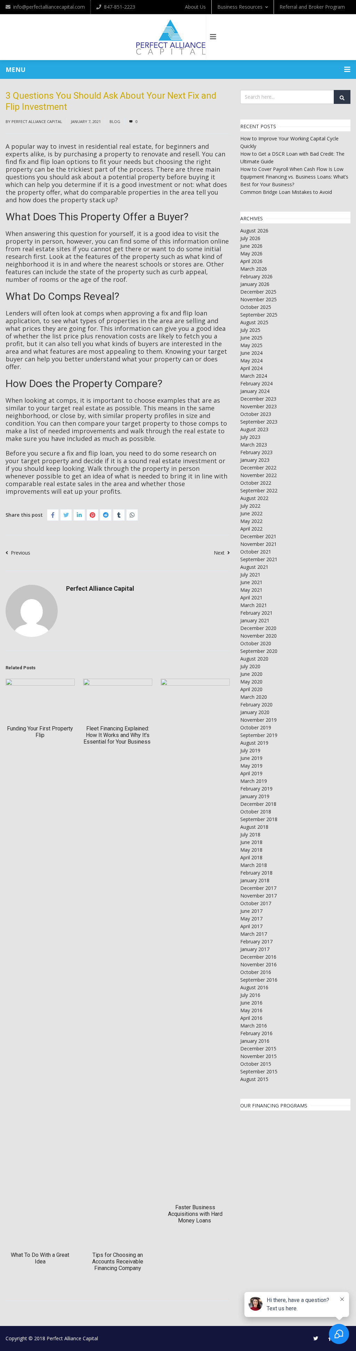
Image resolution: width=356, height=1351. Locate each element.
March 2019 (253, 781)
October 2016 (255, 972)
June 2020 (251, 674)
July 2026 (250, 238)
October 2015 (255, 1064)
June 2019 (251, 758)
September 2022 (258, 490)
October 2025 (255, 307)
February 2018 (256, 872)
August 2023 (254, 429)
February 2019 (256, 788)
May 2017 (251, 918)
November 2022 (258, 475)
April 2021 (251, 597)
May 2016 (251, 1010)
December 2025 (258, 291)
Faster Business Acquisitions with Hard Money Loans (195, 1214)
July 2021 (250, 574)
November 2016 (258, 964)
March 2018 (253, 865)
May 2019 (251, 765)
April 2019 (251, 773)
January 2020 (254, 712)
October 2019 (255, 727)
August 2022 (254, 498)
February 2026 (256, 276)
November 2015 (258, 1056)
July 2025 (250, 330)
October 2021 (255, 551)
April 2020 (251, 689)
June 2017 (251, 911)
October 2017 (255, 903)
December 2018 (258, 804)
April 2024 (251, 368)
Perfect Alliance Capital (36, 121)
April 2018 (251, 857)
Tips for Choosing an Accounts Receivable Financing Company (117, 1261)
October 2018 (255, 811)
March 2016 (253, 1025)
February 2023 (256, 452)
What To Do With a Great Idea (40, 1258)
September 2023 (258, 421)
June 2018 (251, 842)
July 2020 (250, 666)
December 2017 (258, 888)
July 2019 (250, 750)
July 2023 (250, 437)
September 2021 (258, 559)
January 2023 (254, 460)
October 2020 (255, 643)
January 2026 (254, 284)
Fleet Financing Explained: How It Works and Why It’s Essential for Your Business (117, 735)
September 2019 (258, 735)
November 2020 (258, 635)
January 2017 (254, 949)
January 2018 (254, 880)
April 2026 (251, 261)
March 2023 (253, 444)
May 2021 (251, 590)
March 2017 (253, 934)
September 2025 (258, 314)
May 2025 (251, 345)
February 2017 (256, 941)
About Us (195, 6)
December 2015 (258, 1048)
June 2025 (251, 337)
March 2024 (253, 375)
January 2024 (254, 391)
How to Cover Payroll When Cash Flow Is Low (291, 169)
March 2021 (253, 605)
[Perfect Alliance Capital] (171, 37)
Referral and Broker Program (312, 6)
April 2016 (251, 1018)
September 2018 (258, 819)
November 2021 (258, 544)
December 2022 (258, 467)
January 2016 (254, 1041)
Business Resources (239, 6)
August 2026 (254, 230)
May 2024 (251, 360)
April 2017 (251, 926)
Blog (115, 121)
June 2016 (251, 1002)
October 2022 (255, 483)
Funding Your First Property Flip (40, 731)
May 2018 (251, 849)
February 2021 (256, 612)
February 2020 (256, 704)
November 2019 (258, 720)
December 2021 (258, 536)
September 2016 (258, 979)
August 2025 (254, 322)
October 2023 (255, 414)
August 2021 (254, 567)
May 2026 (251, 253)
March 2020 (253, 697)
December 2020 (258, 628)
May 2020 (251, 681)
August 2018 (254, 827)
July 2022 (250, 505)
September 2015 (258, 1071)
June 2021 (251, 582)
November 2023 (258, 406)
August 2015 (254, 1079)
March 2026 (253, 268)
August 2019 (254, 742)
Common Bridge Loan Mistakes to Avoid (286, 192)
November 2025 (258, 299)
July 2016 (250, 995)
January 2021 (254, 620)
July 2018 (250, 834)
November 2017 (258, 895)
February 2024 (256, 383)
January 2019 (254, 796)
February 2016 (256, 1033)
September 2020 (258, 651)
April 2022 (251, 528)
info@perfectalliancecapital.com (49, 6)
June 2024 (251, 353)
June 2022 (251, 513)
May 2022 (251, 521)
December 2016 (258, 956)
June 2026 (251, 246)
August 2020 (254, 658)
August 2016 (254, 987)
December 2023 (258, 398)
